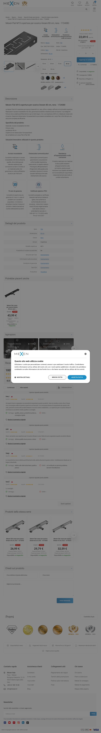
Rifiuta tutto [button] (57, 377)
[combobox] (86, 354)
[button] (22, 377)
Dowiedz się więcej (20, 372)
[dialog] (50, 366)
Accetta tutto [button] (77, 377)
